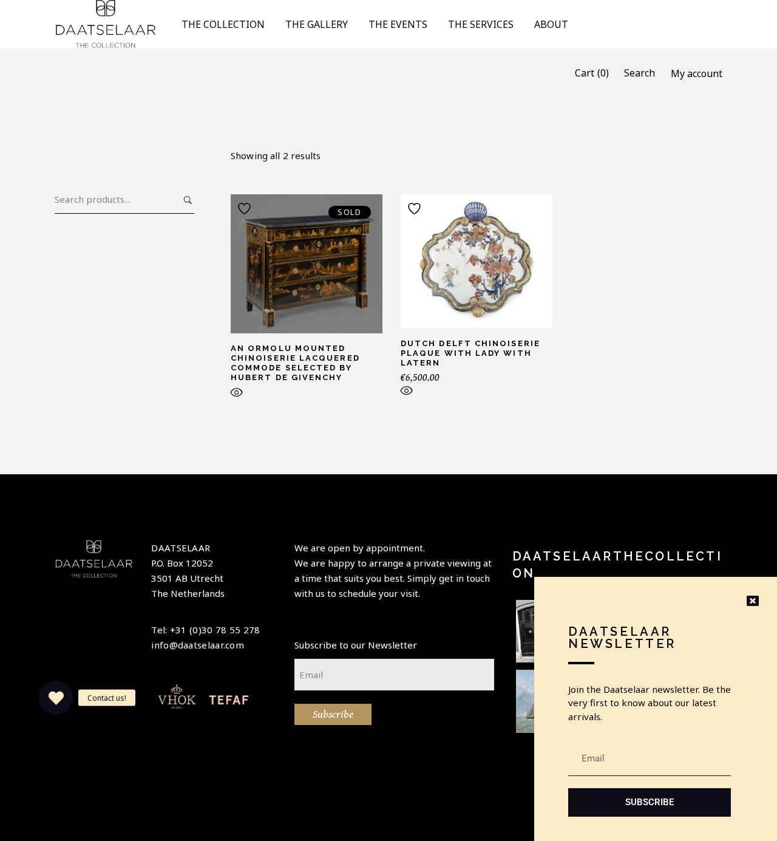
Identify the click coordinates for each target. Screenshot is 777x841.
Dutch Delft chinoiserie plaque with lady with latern (470, 353)
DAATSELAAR (180, 548)
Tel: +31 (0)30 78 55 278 (205, 630)
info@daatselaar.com (197, 645)
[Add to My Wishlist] (246, 208)
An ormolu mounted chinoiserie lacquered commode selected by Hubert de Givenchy (295, 363)
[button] (56, 698)
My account (696, 73)
